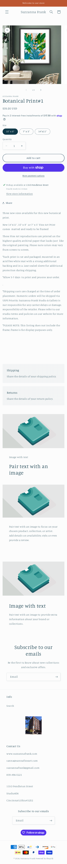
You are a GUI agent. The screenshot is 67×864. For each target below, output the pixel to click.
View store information (19, 193)
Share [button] (9, 202)
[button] (7, 12)
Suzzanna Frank (28, 858)
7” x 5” (26, 131)
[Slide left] (26, 90)
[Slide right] (40, 90)
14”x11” (42, 131)
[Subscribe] (56, 677)
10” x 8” (10, 131)
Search (10, 705)
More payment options (33, 175)
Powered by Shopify (44, 858)
